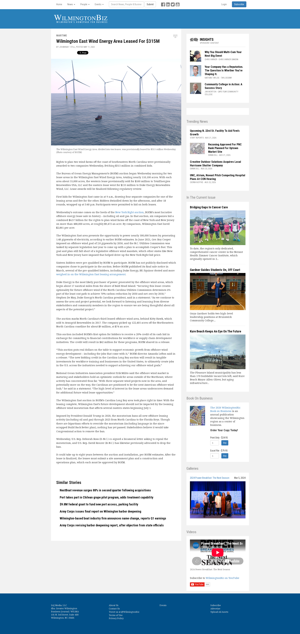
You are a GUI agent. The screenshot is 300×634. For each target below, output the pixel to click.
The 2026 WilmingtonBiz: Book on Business (225, 409)
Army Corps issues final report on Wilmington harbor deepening (100, 511)
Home (59, 4)
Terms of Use (116, 615)
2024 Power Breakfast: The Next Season (209, 477)
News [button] (70, 4)
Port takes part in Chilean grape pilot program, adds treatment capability (106, 497)
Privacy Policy (116, 618)
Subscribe (215, 605)
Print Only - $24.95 (219, 437)
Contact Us (114, 608)
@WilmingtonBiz (130, 611)
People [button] (84, 4)
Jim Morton (210, 91)
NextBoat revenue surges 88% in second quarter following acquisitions (105, 490)
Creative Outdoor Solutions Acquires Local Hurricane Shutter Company (215, 163)
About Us (113, 605)
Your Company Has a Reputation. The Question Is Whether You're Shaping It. (224, 70)
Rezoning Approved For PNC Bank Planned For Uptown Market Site (225, 148)
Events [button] (98, 4)
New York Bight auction (129, 212)
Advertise (215, 608)
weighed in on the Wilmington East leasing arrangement (91, 274)
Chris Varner (211, 59)
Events (163, 605)
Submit (150, 4)
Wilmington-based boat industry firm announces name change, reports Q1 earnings (113, 518)
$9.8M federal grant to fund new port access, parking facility (99, 504)
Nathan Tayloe (212, 78)
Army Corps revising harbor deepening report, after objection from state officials (112, 525)
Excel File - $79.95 (219, 450)
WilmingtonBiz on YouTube (222, 578)
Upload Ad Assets (219, 611)
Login (224, 4)
